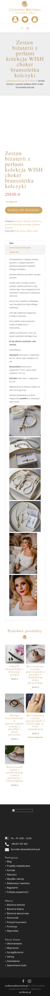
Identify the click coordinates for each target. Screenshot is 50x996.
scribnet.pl (25, 992)
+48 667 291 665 (19, 843)
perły (35, 231)
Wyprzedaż (12, 930)
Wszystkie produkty (22, 224)
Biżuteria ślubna (15, 909)
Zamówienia (13, 961)
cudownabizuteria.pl (16, 985)
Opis (11, 243)
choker (29, 231)
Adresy (10, 956)
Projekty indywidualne (18, 865)
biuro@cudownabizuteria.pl (25, 849)
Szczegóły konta (15, 952)
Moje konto (13, 947)
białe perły (20, 231)
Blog (9, 861)
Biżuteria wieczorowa (18, 913)
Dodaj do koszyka (23, 210)
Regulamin (12, 887)
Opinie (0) (13, 252)
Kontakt (11, 870)
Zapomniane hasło (16, 965)
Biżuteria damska (23, 221)
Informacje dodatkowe (20, 247)
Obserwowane (14, 943)
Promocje (12, 926)
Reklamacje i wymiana (18, 883)
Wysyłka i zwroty (15, 878)
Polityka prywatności (17, 892)
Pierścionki (12, 917)
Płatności (12, 874)
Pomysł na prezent (16, 922)
